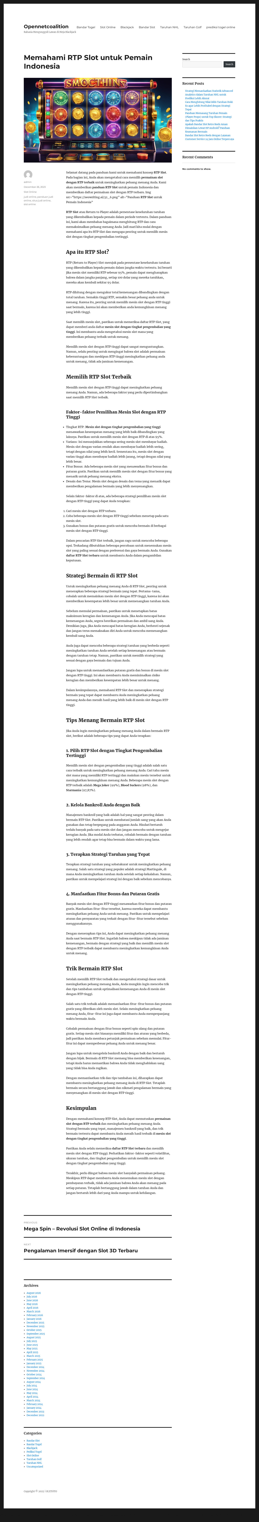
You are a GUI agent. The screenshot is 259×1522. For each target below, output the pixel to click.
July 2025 (32, 1341)
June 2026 (32, 1300)
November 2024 (35, 1370)
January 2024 (34, 1407)
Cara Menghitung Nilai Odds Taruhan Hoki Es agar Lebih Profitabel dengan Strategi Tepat (209, 106)
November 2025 (35, 1326)
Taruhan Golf (192, 27)
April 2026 (32, 1307)
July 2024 (32, 1385)
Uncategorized (35, 1466)
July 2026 (32, 1296)
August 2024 (34, 1381)
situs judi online (41, 200)
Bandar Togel (86, 27)
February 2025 (35, 1359)
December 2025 (35, 1322)
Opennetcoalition (46, 26)
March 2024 (33, 1400)
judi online (30, 196)
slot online (30, 204)
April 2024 (32, 1396)
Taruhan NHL (169, 27)
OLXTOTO (51, 1491)
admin (28, 182)
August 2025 (34, 1337)
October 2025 (34, 1330)
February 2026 (35, 1315)
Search (186, 59)
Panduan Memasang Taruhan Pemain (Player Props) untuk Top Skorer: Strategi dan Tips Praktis (208, 117)
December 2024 (35, 1367)
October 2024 (34, 1374)
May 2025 (32, 1348)
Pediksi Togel (34, 1451)
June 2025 (32, 1344)
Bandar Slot (147, 27)
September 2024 (36, 1378)
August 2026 (34, 1293)
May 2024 (32, 1393)
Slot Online (108, 27)
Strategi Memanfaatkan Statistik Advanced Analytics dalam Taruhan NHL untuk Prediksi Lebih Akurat (209, 94)
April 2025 (32, 1352)
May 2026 (32, 1304)
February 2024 (35, 1404)
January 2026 (34, 1318)
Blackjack (127, 27)
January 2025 (34, 1363)
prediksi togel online (220, 27)
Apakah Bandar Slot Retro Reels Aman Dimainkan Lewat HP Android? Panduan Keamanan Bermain (207, 128)
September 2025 (36, 1333)
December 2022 (35, 1415)
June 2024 (32, 1389)
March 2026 (33, 1311)
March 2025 (33, 1356)
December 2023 (35, 1411)
